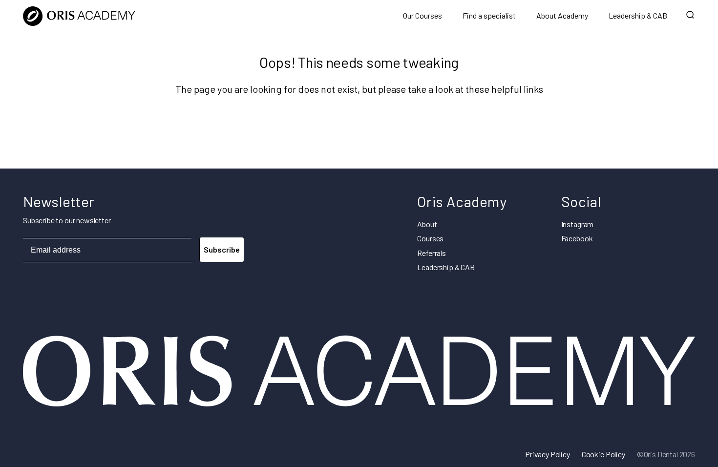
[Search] (690, 15)
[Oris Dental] (359, 405)
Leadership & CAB (638, 15)
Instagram (577, 224)
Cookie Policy (603, 454)
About (427, 224)
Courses (430, 238)
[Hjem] (79, 15)
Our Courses (422, 15)
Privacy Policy (547, 454)
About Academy (562, 15)
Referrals (431, 252)
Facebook (577, 238)
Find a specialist (489, 15)
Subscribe (222, 249)
